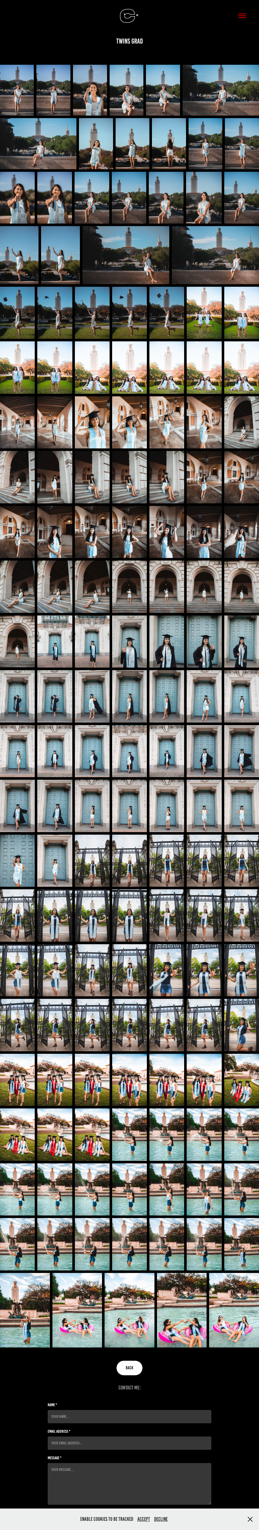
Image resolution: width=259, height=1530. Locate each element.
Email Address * (59, 1431)
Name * (52, 1405)
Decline (161, 1519)
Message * (55, 1458)
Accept (143, 1519)
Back (129, 1367)
